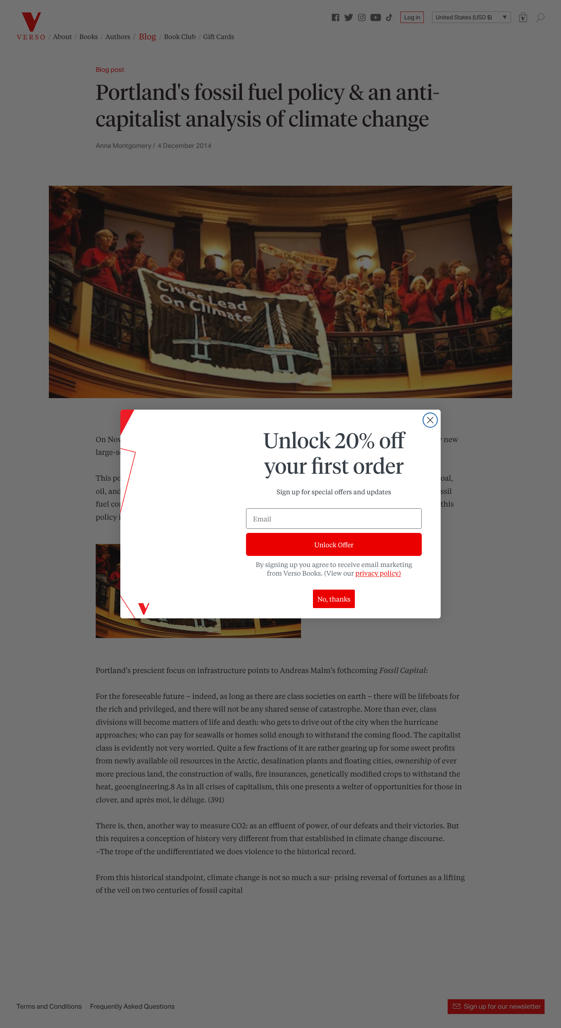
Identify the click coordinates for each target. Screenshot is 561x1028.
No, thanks (334, 599)
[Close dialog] (430, 420)
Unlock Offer (333, 544)
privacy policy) (378, 573)
